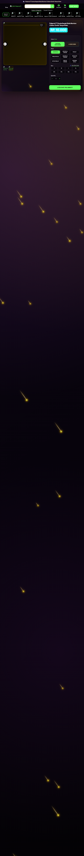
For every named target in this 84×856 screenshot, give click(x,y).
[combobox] (38, 6)
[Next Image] (44, 44)
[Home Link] (15, 6)
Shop (6, 7)
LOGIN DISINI (72, 44)
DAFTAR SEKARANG (58, 44)
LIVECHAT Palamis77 (65, 87)
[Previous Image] (6, 44)
